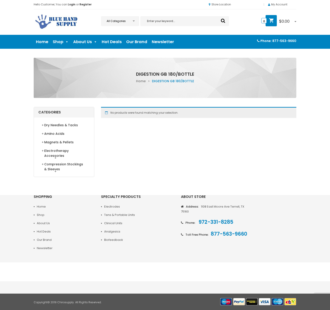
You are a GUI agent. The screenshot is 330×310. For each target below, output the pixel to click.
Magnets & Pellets (59, 142)
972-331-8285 (215, 222)
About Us (82, 41)
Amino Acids (54, 133)
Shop (58, 41)
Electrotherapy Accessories (56, 153)
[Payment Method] (226, 302)
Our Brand (136, 41)
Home (42, 41)
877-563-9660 (284, 41)
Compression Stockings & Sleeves (63, 166)
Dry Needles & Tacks (61, 125)
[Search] (223, 20)
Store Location (221, 4)
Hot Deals (112, 41)
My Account (279, 4)
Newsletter (163, 41)
